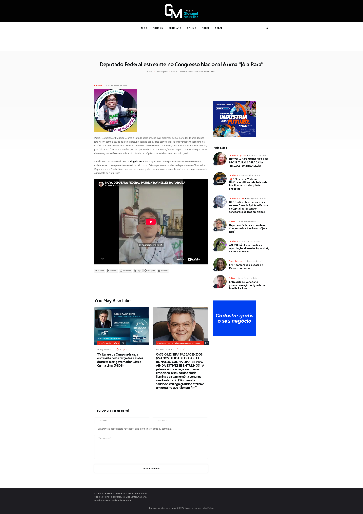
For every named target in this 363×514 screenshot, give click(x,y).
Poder (108, 343)
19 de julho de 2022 (105, 349)
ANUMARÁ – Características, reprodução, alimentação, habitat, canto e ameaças (249, 248)
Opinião (102, 343)
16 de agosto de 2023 (250, 241)
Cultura (170, 343)
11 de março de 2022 (254, 261)
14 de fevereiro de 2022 (116, 86)
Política (174, 72)
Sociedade (186, 354)
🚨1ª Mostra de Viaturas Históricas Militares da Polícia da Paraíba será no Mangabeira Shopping (248, 184)
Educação (161, 347)
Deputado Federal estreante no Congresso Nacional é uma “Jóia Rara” (248, 229)
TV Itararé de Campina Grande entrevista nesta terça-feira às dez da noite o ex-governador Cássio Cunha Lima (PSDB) (120, 360)
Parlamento (162, 354)
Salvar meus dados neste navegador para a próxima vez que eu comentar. (135, 429)
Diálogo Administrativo (184, 343)
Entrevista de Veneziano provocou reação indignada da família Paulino (247, 285)
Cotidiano (161, 343)
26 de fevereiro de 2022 (248, 278)
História (169, 351)
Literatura (178, 351)
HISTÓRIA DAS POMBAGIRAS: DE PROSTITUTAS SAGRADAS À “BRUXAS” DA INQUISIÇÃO (249, 163)
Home (149, 72)
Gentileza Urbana (174, 347)
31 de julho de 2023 (257, 155)
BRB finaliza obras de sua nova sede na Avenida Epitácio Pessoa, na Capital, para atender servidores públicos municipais (248, 207)
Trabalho (196, 354)
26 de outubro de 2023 (251, 175)
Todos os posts (162, 71)
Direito (198, 343)
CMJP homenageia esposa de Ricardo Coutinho (246, 267)
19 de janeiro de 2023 (256, 198)
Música (186, 351)
